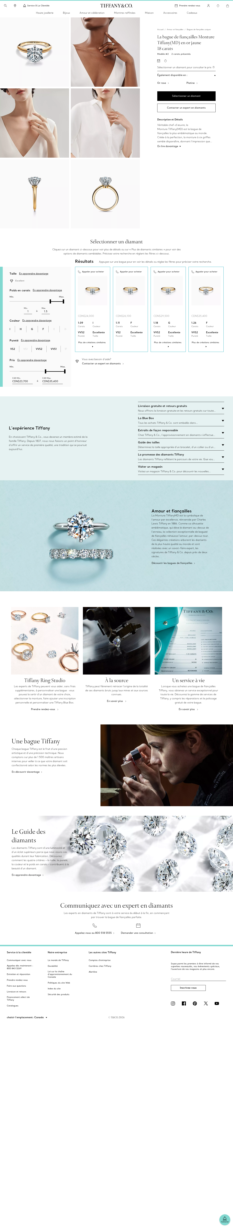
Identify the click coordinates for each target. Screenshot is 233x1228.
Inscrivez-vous (188, 987)
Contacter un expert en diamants (186, 107)
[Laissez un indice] (158, 61)
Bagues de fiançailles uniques (199, 29)
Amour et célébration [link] (92, 12)
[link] (15, 5)
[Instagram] (173, 1003)
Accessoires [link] (170, 12)
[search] (5, 5)
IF (66, 349)
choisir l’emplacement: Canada (25, 1017)
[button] (5, 5)
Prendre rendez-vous (189, 5)
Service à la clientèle (19, 952)
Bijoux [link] (66, 12)
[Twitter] (206, 1003)
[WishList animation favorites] (218, 5)
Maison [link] (149, 12)
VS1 (25, 349)
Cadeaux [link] (192, 12)
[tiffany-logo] (116, 5)
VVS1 (54, 349)
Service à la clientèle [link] (38, 5)
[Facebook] (184, 1003)
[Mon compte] (208, 5)
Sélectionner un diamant (186, 95)
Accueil (160, 29)
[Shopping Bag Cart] (227, 5)
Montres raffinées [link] (124, 12)
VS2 (12, 349)
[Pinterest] (195, 1003)
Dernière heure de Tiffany (186, 952)
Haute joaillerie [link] (44, 12)
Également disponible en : (172, 75)
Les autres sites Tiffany (102, 952)
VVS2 (39, 349)
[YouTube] (217, 1003)
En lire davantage (167, 146)
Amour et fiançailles (175, 29)
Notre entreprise (57, 952)
